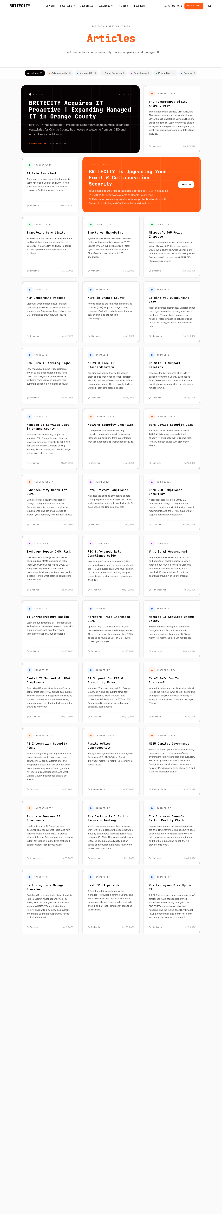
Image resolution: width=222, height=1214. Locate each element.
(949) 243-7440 (173, 5)
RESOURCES (139, 5)
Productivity (166, 73)
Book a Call (194, 6)
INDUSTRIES (86, 5)
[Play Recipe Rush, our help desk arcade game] (209, 6)
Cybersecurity (61, 73)
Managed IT (88, 73)
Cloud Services (114, 73)
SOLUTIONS (66, 5)
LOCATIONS (104, 5)
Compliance (141, 73)
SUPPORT (50, 5)
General (189, 73)
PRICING (123, 5)
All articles (34, 73)
